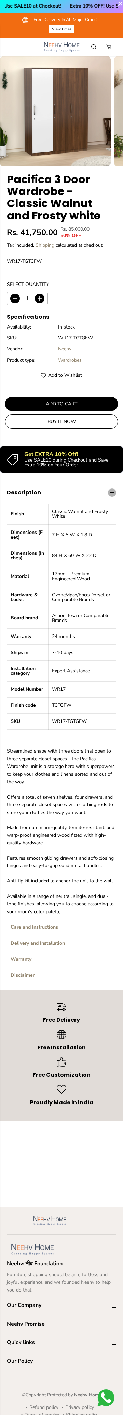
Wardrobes (70, 360)
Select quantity (28, 284)
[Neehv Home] (61, 46)
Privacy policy (79, 1407)
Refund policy (43, 1407)
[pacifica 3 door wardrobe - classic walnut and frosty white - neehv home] (55, 111)
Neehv (64, 349)
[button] (11, 46)
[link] (61, 1249)
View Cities (29, 29)
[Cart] (108, 46)
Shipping (45, 245)
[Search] (93, 46)
